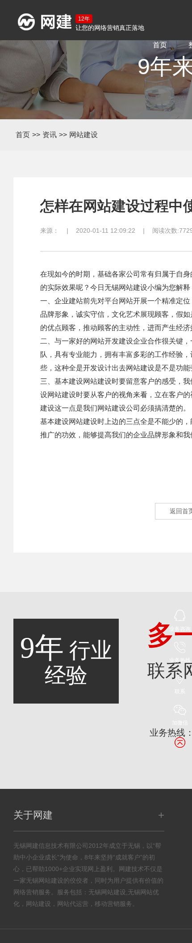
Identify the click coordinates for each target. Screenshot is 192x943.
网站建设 (83, 134)
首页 (160, 45)
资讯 (49, 134)
